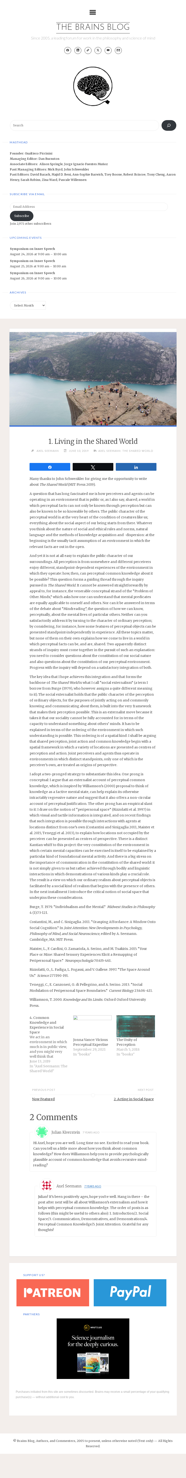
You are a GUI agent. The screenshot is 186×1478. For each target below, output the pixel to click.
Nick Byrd (55, 169)
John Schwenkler (76, 169)
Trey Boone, (113, 174)
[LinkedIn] (77, 50)
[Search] (169, 125)
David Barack (40, 174)
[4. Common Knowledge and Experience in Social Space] (51, 1044)
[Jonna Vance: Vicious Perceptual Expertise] (92, 1026)
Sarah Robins (30, 180)
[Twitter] (97, 50)
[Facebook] (67, 50)
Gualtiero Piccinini (38, 153)
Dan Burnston (49, 159)
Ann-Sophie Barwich (87, 174)
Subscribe (21, 216)
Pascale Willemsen (72, 180)
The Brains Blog (93, 28)
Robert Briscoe (134, 174)
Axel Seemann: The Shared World (125, 450)
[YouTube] (108, 50)
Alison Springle (51, 164)
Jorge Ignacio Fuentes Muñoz (86, 164)
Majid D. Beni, (62, 174)
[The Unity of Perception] (135, 1026)
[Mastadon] (88, 50)
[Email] (118, 50)
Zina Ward (49, 180)
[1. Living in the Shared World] (93, 389)
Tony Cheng (156, 174)
